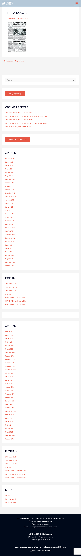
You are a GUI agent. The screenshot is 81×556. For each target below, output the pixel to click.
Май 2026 (8, 169)
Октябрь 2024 (10, 234)
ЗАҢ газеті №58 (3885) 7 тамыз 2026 (18, 126)
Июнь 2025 (9, 207)
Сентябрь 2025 (10, 196)
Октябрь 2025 (10, 193)
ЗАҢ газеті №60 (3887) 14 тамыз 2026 (18, 113)
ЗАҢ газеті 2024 (11, 284)
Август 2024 (9, 241)
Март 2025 (9, 217)
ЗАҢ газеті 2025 (11, 287)
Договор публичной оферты (40, 550)
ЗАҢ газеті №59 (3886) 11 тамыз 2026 (18, 120)
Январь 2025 (9, 224)
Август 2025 (9, 200)
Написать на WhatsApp (17, 139)
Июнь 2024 (9, 248)
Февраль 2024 (10, 262)
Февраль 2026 (10, 179)
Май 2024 (8, 252)
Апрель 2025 (9, 214)
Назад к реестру (15, 94)
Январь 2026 (9, 183)
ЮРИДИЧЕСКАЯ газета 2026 (15, 304)
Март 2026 (9, 176)
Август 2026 (9, 158)
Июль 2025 (9, 203)
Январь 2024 (9, 266)
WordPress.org (10, 502)
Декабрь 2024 (10, 228)
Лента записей (10, 499)
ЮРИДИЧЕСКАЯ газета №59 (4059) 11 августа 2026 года (26, 123)
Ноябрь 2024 (9, 231)
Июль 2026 (9, 162)
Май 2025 (8, 210)
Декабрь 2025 (10, 186)
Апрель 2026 (9, 172)
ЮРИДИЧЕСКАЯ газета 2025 (15, 301)
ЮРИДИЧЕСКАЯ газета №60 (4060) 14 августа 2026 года (26, 116)
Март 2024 (9, 259)
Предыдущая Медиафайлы (13, 61)
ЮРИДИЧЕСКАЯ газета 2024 (15, 297)
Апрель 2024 (9, 255)
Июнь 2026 (9, 165)
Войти (7, 496)
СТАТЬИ (8, 294)
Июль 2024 (9, 245)
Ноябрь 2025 (9, 190)
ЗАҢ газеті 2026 (11, 291)
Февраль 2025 (10, 221)
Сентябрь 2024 (10, 238)
